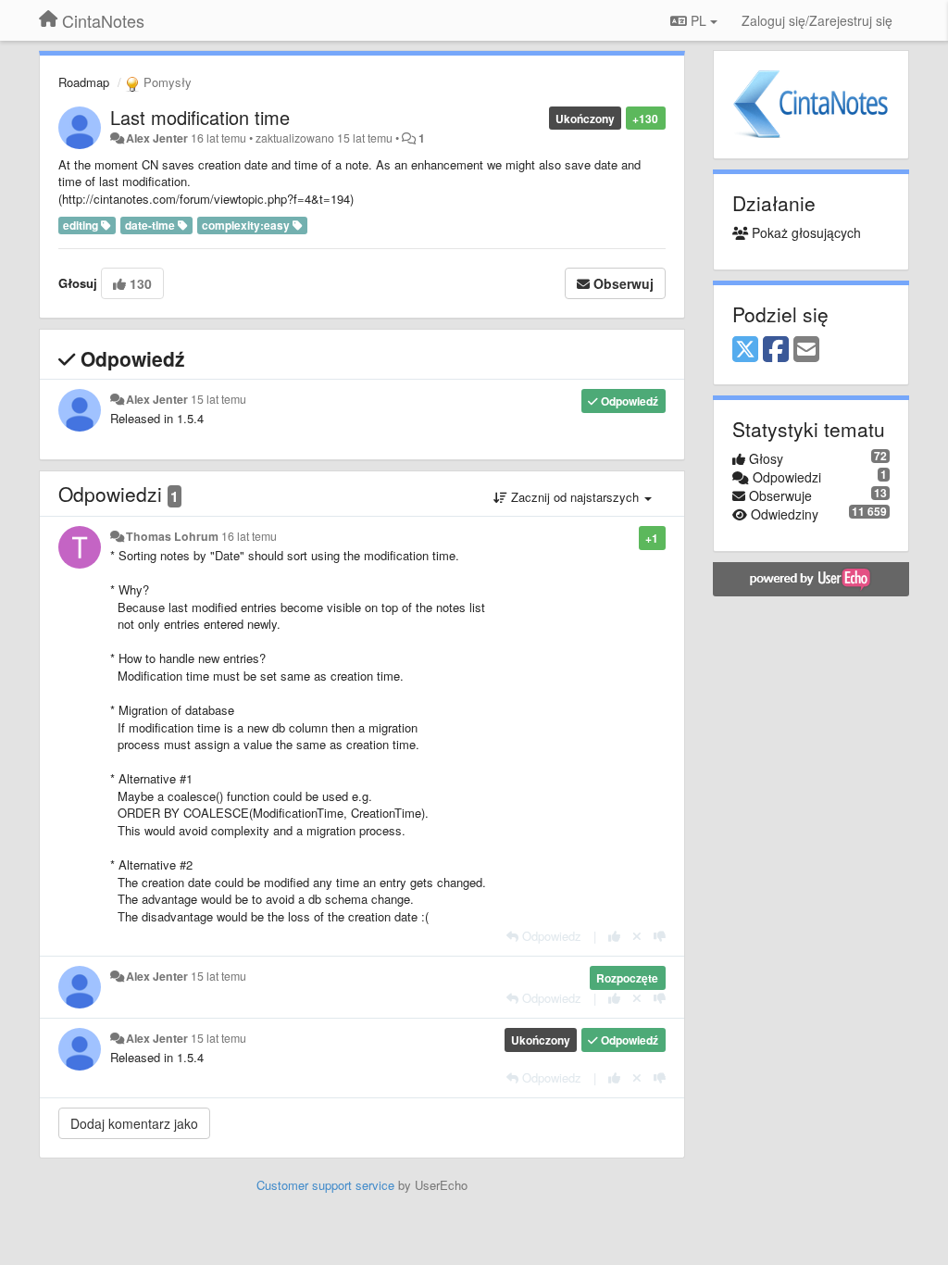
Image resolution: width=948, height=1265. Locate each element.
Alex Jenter (157, 138)
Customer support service (325, 1185)
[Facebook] (776, 350)
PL (698, 20)
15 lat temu (218, 399)
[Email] (806, 350)
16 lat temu (249, 536)
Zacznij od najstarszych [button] (574, 497)
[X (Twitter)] (745, 350)
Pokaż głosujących (804, 232)
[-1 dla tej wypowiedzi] (660, 936)
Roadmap (83, 82)
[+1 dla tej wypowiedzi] (614, 936)
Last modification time (200, 117)
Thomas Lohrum (172, 536)
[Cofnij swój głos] (637, 936)
